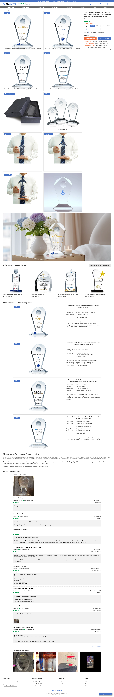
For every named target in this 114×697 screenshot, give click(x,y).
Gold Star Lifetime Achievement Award (95, 294)
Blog (86, 683)
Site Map (87, 685)
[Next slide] (110, 280)
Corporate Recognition (12, 10)
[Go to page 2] (57, 298)
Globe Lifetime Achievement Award (12, 294)
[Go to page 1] (56, 298)
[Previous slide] (4, 280)
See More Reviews (96, 646)
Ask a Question (10, 685)
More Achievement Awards (99, 265)
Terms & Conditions (62, 685)
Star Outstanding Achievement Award (68, 294)
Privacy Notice (61, 683)
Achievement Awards (22, 10)
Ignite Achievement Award (37, 294)
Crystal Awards (61, 681)
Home (4, 10)
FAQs (86, 681)
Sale (105, 7)
